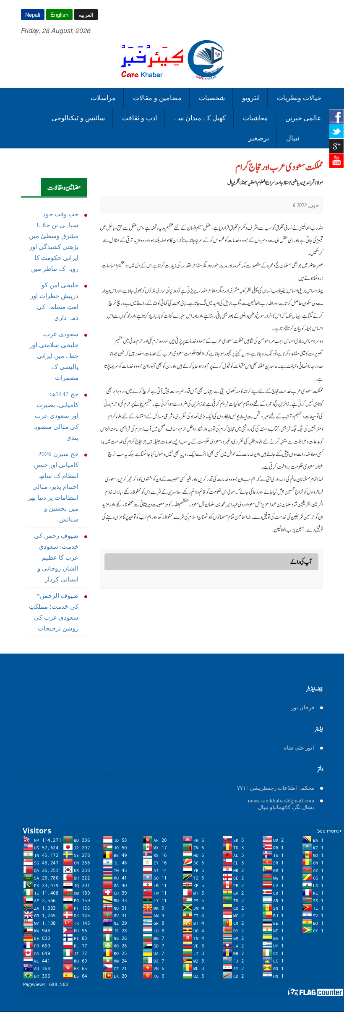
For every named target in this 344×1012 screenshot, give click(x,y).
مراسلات (103, 97)
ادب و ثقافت (139, 118)
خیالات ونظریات (299, 97)
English (59, 14)
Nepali (32, 14)
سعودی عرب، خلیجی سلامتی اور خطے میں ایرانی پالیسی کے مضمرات (54, 356)
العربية (86, 14)
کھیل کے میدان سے (200, 118)
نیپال (292, 138)
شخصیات (212, 97)
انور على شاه (299, 748)
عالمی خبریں (303, 118)
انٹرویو (251, 97)
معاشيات (255, 118)
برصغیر (258, 138)
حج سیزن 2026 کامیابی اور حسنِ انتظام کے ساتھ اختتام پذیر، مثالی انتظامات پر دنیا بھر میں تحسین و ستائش (53, 487)
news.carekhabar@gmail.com (281, 800)
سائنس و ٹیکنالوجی (78, 118)
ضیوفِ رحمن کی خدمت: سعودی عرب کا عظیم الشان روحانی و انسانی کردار (56, 557)
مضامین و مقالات (157, 97)
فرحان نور (302, 707)
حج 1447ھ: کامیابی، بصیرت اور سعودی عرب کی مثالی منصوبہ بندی (55, 416)
